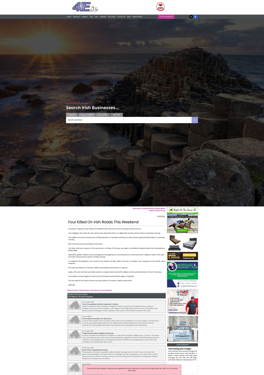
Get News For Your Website (101, 290)
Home (69, 17)
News (129, 17)
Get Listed (111, 17)
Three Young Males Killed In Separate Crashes (100, 304)
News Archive (137, 17)
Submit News (84, 290)
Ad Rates (103, 17)
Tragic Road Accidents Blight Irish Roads (98, 333)
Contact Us (121, 17)
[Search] (195, 120)
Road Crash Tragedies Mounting (94, 350)
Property (85, 17)
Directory (76, 17)
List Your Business (166, 17)
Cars (91, 17)
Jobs (96, 17)
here (73, 297)
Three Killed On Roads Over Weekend (96, 319)
